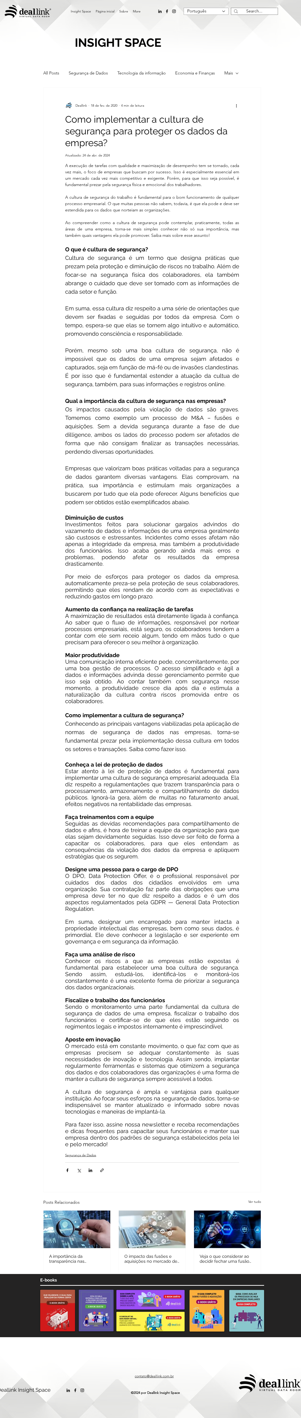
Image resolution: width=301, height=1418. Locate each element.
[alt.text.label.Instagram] (174, 11)
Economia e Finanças (195, 73)
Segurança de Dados (88, 73)
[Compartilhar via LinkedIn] (90, 1170)
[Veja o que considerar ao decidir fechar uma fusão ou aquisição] (227, 1229)
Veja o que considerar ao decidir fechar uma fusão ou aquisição (224, 1259)
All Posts (51, 73)
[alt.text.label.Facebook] (167, 11)
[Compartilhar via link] (102, 1170)
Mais (228, 73)
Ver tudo (254, 1202)
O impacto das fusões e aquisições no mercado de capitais (150, 1259)
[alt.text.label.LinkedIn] (160, 11)
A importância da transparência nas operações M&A (66, 1259)
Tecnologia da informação (141, 73)
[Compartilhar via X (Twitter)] (79, 1170)
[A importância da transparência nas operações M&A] (77, 1229)
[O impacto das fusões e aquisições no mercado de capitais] (152, 1229)
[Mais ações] (236, 105)
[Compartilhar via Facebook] (67, 1170)
